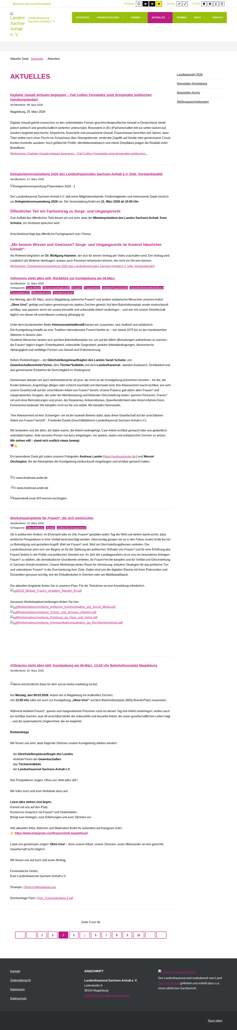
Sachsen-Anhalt (168, 983)
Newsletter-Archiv (188, 92)
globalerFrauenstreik (115, 287)
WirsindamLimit (41, 292)
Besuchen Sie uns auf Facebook (32, 3)
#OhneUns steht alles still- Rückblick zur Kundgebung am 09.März (62, 278)
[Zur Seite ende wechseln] (161, 935)
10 (138, 935)
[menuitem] (82, 17)
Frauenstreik (92, 287)
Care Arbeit (33, 287)
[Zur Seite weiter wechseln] (150, 935)
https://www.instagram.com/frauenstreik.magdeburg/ (51, 833)
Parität (50, 527)
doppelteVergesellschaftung (146, 287)
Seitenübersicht (20, 980)
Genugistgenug (20, 292)
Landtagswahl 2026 (190, 74)
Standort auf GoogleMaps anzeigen (107, 995)
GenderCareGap (63, 292)
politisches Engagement (72, 527)
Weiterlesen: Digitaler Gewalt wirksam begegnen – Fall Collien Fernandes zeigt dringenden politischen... (79, 153)
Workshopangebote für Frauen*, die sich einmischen (52, 518)
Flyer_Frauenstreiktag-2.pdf (55, 898)
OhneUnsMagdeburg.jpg (40, 887)
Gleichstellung (35, 527)
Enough (76, 287)
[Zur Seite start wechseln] (20, 935)
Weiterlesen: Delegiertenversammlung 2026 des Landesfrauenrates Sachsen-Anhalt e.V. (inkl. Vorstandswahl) (82, 266)
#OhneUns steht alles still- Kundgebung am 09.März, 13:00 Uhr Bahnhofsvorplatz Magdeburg (83, 665)
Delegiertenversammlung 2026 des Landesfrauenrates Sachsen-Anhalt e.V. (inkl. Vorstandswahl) (86, 174)
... (85, 935)
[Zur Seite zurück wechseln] (31, 935)
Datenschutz (18, 998)
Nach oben (215, 1020)
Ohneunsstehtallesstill (56, 287)
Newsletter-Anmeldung (192, 83)
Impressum (17, 989)
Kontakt (15, 971)
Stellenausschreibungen (193, 101)
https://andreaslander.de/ (120, 456)
